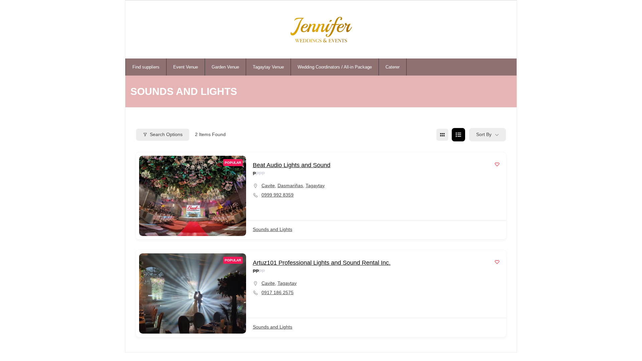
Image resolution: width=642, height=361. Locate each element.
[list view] (458, 134)
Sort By (484, 134)
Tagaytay (315, 185)
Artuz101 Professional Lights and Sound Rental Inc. (322, 262)
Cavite (268, 185)
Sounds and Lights (272, 229)
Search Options (166, 134)
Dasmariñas (290, 185)
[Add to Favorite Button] (497, 164)
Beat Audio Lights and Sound (291, 165)
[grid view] (442, 134)
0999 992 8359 (277, 195)
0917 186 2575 (277, 292)
